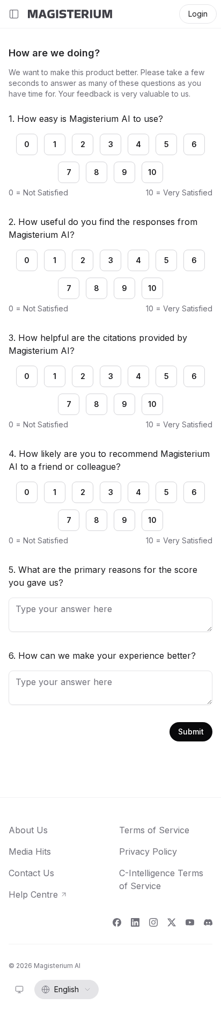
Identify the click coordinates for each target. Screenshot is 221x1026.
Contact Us (31, 873)
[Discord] (208, 922)
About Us (28, 830)
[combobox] (19, 989)
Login (198, 13)
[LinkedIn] (135, 922)
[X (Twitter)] (171, 922)
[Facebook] (117, 922)
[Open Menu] (14, 14)
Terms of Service (154, 830)
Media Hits (30, 851)
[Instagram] (153, 922)
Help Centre (38, 895)
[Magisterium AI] (70, 14)
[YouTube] (189, 922)
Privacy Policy (148, 851)
